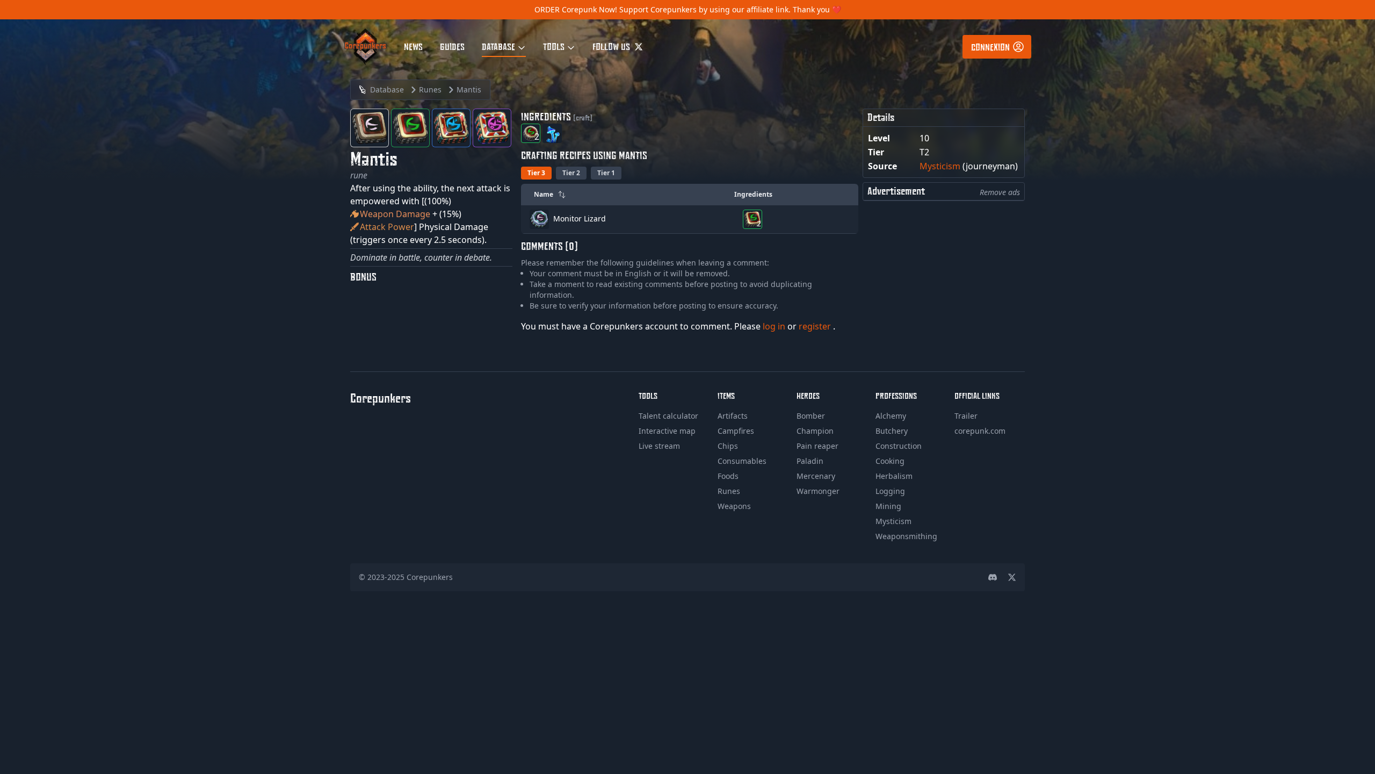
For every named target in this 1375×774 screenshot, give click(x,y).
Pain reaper (817, 446)
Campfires (736, 431)
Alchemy (890, 416)
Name (543, 194)
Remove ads (1000, 192)
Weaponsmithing (906, 536)
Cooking (889, 461)
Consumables (742, 461)
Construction (898, 446)
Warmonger (818, 491)
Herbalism (894, 476)
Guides (452, 46)
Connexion (990, 47)
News (413, 46)
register (816, 326)
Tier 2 (571, 172)
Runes (729, 491)
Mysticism (940, 166)
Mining (888, 506)
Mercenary (816, 476)
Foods (728, 476)
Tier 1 (606, 172)
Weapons (734, 506)
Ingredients (753, 194)
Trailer (966, 416)
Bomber (811, 416)
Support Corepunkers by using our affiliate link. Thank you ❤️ (730, 9)
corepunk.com (979, 431)
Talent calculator (668, 416)
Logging (890, 491)
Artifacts (733, 416)
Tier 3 (536, 172)
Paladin (810, 461)
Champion (815, 431)
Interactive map (667, 431)
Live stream (659, 446)
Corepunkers (430, 577)
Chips (728, 446)
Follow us (612, 46)
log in (775, 326)
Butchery (891, 431)
